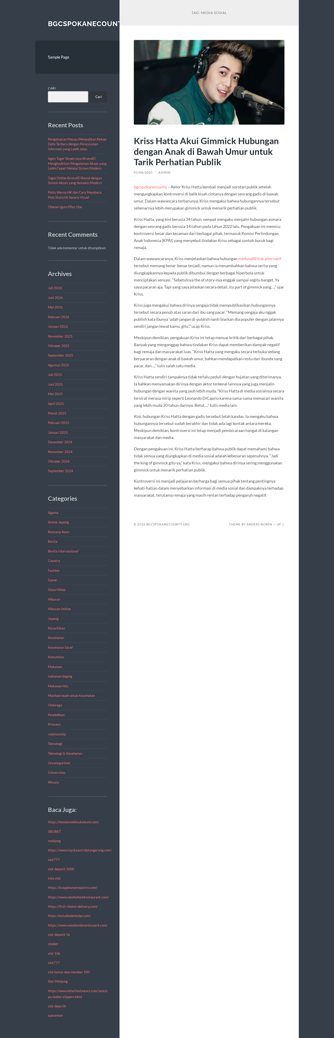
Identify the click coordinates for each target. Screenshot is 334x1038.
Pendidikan (56, 715)
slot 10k (54, 953)
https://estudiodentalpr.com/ (69, 916)
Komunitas (56, 657)
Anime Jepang (58, 522)
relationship (57, 734)
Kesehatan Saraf (60, 647)
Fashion (54, 570)
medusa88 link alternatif (259, 258)
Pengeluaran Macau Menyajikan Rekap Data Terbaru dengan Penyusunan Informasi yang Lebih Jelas (77, 144)
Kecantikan (56, 628)
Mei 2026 (55, 307)
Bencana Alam (58, 532)
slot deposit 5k (59, 934)
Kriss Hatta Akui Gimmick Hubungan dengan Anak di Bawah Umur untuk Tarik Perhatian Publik (206, 151)
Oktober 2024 (59, 461)
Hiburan (54, 599)
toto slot (54, 878)
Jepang (53, 618)
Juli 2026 (55, 288)
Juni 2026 (55, 298)
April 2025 (56, 404)
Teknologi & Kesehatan (65, 753)
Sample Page (58, 57)
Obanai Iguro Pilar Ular (65, 207)
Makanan (55, 667)
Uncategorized (59, 763)
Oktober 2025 (59, 346)
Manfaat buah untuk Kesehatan (71, 695)
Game (52, 580)
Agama (53, 512)
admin (164, 172)
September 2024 (60, 471)
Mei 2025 (55, 394)
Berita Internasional (63, 551)
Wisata (53, 782)
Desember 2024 (60, 442)
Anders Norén (259, 524)
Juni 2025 (55, 384)
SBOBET (54, 831)
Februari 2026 (58, 317)
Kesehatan (56, 638)
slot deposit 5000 (61, 869)
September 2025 (60, 355)
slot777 (54, 860)
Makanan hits (58, 686)
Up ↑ (280, 524)
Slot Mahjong (58, 981)
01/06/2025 (143, 172)
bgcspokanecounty (150, 186)
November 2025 (60, 336)
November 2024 (60, 452)
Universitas (56, 772)
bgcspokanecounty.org (96, 24)
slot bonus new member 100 (69, 972)
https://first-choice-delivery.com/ (73, 906)
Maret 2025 (57, 413)
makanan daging (60, 676)
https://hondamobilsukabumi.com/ (73, 822)
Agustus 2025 (58, 365)
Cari (52, 88)
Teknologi (55, 744)
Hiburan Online (59, 609)
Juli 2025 (55, 374)
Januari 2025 (58, 432)
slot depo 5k (57, 1006)
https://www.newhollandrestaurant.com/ (78, 897)
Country (54, 561)
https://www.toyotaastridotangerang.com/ (80, 850)
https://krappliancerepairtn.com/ (72, 887)
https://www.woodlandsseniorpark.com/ (78, 925)
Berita (52, 541)
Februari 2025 (58, 423)
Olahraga (55, 705)
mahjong (54, 841)
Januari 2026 (58, 326)
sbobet (53, 944)
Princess (54, 724)
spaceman (55, 1015)
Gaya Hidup (56, 589)
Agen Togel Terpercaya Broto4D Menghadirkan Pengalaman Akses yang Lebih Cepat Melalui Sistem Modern (77, 163)
